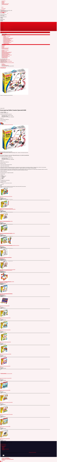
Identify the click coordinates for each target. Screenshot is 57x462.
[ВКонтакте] (0, 123)
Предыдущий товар (3, 67)
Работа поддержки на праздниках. (5, 59)
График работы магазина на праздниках (6, 61)
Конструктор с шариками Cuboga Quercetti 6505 (7, 281)
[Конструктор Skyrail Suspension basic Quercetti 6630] (4, 268)
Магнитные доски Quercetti (7, 40)
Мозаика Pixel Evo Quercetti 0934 (5, 438)
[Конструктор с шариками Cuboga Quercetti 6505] (4, 280)
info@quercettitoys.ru (3, 444)
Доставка (3, 2)
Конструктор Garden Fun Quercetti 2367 (5, 378)
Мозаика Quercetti (5, 24)
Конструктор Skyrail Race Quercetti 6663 (6, 257)
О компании (3, 45)
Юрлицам (3, 449)
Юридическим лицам (5, 4)
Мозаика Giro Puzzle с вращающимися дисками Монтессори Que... (9, 245)
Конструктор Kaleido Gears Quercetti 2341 (6, 196)
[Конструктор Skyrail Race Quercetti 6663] (4, 256)
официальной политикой (32, 452)
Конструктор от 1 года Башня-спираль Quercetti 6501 (7, 209)
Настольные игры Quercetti (7, 29)
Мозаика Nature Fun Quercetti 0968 (5, 426)
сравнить (5, 445)
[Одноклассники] (1, 123)
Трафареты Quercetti (6, 30)
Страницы (3, 44)
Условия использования (5, 3)
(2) (0, 258)
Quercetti (4, 23)
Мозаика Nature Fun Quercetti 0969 (5, 390)
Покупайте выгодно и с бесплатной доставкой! (7, 62)
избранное (1, 445)
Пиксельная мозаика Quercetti (7, 25)
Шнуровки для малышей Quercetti (8, 38)
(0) (0, 270)
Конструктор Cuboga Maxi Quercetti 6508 (6, 293)
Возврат (3, 47)
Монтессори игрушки (6, 28)
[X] (2, 123)
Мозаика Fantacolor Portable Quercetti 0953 (6, 402)
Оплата (3, 1)
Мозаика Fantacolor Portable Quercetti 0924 (6, 221)
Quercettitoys (3, 22)
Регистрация (4, 8)
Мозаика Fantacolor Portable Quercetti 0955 (6, 414)
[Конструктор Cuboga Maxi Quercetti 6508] (4, 292)
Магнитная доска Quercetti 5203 (4, 305)
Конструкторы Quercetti (6, 26)
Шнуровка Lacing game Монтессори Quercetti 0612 (7, 233)
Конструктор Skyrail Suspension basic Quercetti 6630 (7, 269)
